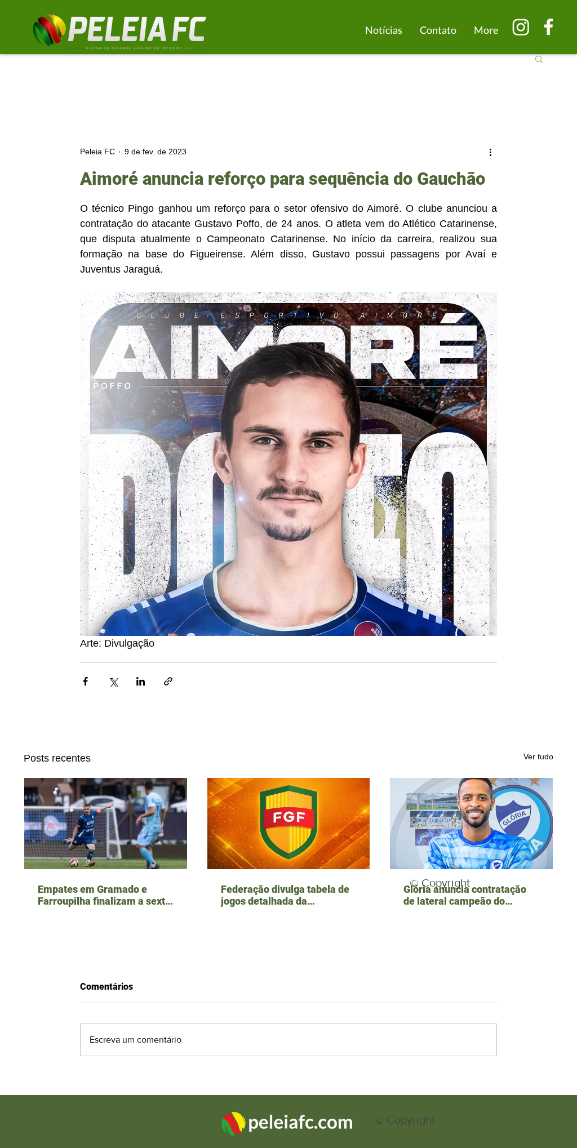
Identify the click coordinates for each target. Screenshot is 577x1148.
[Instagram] (521, 27)
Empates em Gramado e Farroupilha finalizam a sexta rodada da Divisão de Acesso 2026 (104, 895)
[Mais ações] (490, 151)
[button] (539, 58)
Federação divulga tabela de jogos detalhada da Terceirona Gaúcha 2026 (285, 895)
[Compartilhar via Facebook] (85, 681)
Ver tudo (538, 756)
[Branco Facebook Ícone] (549, 27)
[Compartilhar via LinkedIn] (140, 681)
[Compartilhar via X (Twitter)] (113, 681)
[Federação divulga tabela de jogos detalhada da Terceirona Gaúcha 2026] (288, 823)
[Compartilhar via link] (168, 681)
